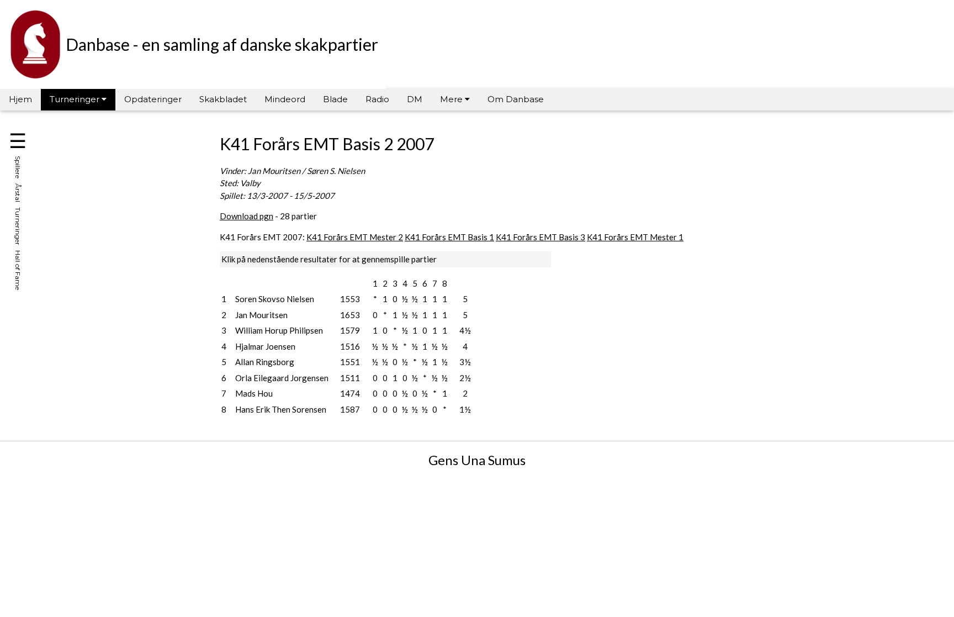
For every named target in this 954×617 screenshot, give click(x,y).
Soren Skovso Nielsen (274, 299)
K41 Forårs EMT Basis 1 (449, 237)
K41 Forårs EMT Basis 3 (540, 237)
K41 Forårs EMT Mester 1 (635, 237)
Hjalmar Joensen (265, 346)
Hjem (20, 99)
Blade (335, 99)
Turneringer (76, 99)
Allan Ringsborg (264, 362)
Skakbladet (223, 99)
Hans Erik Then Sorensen (280, 409)
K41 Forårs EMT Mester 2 (354, 237)
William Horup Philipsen (279, 330)
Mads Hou (254, 393)
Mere (452, 99)
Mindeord (284, 99)
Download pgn (246, 216)
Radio (377, 99)
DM (414, 99)
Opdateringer (153, 99)
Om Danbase (515, 99)
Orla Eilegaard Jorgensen (281, 378)
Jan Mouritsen (261, 315)
